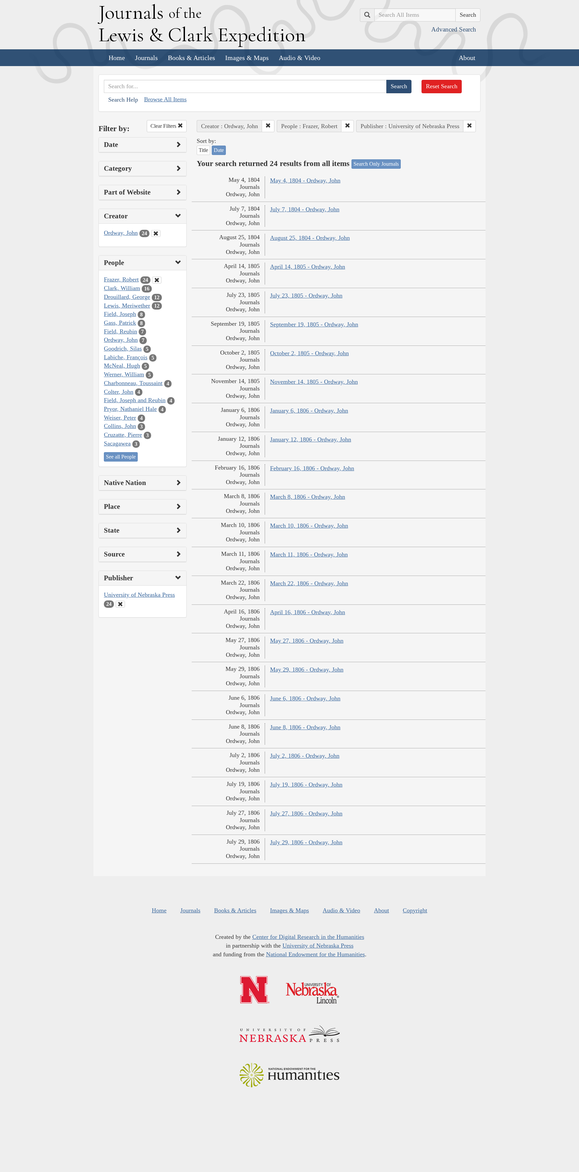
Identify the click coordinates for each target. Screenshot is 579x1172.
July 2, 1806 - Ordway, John (304, 755)
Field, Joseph (120, 314)
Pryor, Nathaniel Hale (130, 409)
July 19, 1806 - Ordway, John (306, 784)
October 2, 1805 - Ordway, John (309, 353)
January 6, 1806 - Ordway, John (309, 410)
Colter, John (118, 391)
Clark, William (122, 288)
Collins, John (120, 426)
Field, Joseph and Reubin (135, 400)
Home (117, 57)
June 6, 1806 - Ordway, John (305, 698)
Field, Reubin (120, 331)
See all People (121, 457)
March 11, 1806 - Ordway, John (309, 554)
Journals (146, 57)
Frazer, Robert (121, 279)
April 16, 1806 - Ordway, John (307, 612)
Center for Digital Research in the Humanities (308, 937)
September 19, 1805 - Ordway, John (314, 324)
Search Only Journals (376, 164)
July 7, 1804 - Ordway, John (304, 209)
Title (203, 150)
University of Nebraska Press (139, 594)
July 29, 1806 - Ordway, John (306, 842)
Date (219, 150)
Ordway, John (121, 232)
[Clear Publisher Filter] (120, 604)
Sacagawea (117, 443)
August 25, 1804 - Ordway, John (310, 237)
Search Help (123, 99)
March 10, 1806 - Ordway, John (309, 525)
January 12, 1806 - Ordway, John (310, 439)
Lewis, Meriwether (127, 305)
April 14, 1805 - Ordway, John (307, 266)
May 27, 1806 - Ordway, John (306, 640)
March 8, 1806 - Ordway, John (307, 496)
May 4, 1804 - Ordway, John (305, 180)
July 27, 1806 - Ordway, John (306, 813)
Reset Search (441, 86)
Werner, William (124, 374)
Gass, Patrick (120, 322)
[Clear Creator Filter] (155, 233)
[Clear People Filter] (157, 280)
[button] (268, 126)
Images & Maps (247, 57)
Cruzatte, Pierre (123, 434)
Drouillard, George (127, 297)
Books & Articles (191, 57)
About (467, 57)
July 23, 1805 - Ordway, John (306, 295)
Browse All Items (165, 99)
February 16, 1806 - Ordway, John (312, 468)
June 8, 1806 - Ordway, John (305, 727)
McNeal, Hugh (122, 365)
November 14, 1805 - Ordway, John (314, 381)
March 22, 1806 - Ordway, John (309, 583)
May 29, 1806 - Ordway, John (306, 669)
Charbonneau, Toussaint (133, 383)
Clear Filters (164, 126)
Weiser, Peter (120, 417)
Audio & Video (299, 57)
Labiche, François (125, 357)
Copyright (415, 910)
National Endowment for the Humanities (315, 954)
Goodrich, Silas (123, 348)
